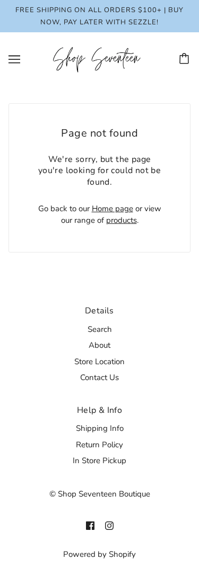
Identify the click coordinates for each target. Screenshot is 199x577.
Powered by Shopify (99, 554)
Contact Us (99, 377)
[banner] (97, 58)
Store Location (99, 361)
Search (100, 329)
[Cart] (185, 59)
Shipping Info (100, 428)
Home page (112, 208)
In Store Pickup (99, 460)
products (121, 220)
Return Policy (99, 444)
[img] (90, 525)
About (99, 345)
